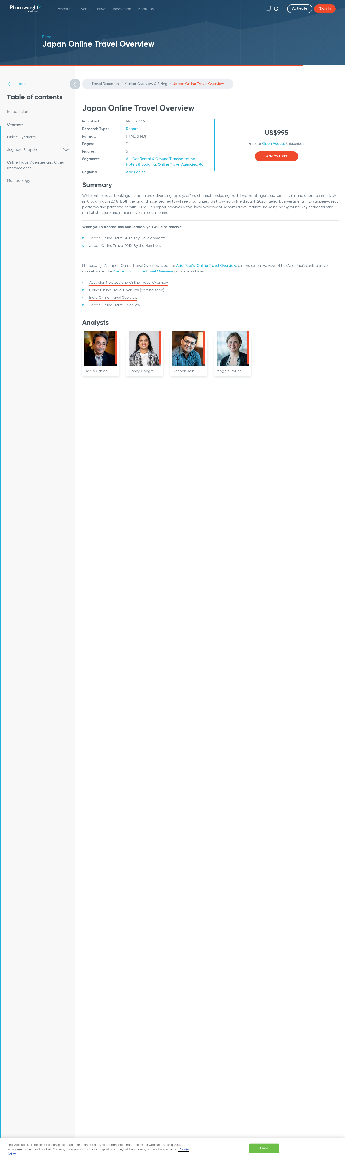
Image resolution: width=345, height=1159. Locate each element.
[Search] (275, 8)
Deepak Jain (183, 371)
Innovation (122, 9)
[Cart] (267, 8)
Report (132, 129)
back (22, 84)
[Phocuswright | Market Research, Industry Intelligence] (26, 8)
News (101, 9)
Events (84, 9)
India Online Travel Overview (113, 298)
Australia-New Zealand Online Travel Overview (128, 283)
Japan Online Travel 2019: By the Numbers (125, 246)
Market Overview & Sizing (145, 84)
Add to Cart (276, 156)
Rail (202, 165)
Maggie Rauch (229, 371)
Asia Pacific (136, 172)
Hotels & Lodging (141, 165)
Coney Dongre (141, 371)
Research (65, 9)
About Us (146, 9)
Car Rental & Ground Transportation (163, 159)
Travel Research (105, 84)
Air (128, 159)
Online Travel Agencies (177, 165)
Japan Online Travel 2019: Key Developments (127, 238)
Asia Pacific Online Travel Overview (206, 266)
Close (264, 1148)
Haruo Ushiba (96, 371)
